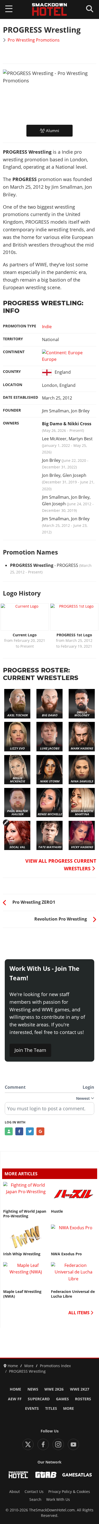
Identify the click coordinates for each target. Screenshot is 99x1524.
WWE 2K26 (54, 1389)
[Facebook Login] (19, 1131)
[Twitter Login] (30, 1131)
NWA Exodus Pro (66, 1254)
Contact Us (34, 1491)
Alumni (52, 130)
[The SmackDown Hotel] (49, 9)
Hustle (57, 1211)
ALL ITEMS (79, 1313)
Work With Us (58, 1499)
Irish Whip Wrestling (21, 1254)
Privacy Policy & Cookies (69, 1491)
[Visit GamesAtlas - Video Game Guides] (77, 1475)
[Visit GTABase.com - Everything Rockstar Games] (46, 1475)
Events (32, 1408)
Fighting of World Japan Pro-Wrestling (24, 1213)
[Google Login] (40, 1131)
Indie (47, 326)
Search (35, 1499)
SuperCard (39, 1399)
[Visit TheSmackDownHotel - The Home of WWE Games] (18, 1475)
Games (62, 1399)
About (14, 1491)
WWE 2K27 (79, 1389)
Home (15, 1389)
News (32, 1389)
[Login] (9, 1131)
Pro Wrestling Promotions (34, 40)
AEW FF (15, 1399)
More (68, 1408)
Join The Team (30, 1050)
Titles (51, 1408)
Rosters (83, 1399)
